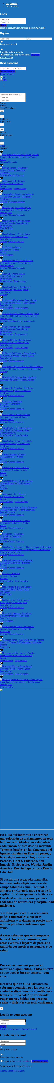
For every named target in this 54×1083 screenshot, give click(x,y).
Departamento (6, 188)
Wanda (3, 159)
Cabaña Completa (9, 162)
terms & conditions (22, 55)
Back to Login (6, 57)
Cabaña (3, 175)
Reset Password (7, 71)
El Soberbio (5, 631)
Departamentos (14, 321)
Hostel (3, 228)
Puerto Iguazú (6, 212)
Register (35, 55)
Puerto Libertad (7, 265)
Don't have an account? (10, 1029)
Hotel (2, 594)
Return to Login (7, 74)
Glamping (4, 647)
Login (3, 25)
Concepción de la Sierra (10, 552)
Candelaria (4, 173)
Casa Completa (6, 255)
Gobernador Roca (8, 433)
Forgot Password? (37, 28)
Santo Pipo (5, 618)
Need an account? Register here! (14, 28)
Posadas (3, 186)
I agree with (16, 55)
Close (2, 146)
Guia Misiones (12, 6)
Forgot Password (29, 1029)
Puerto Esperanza (7, 512)
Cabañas (3, 202)
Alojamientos (11, 3)
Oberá (2, 486)
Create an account (39, 1061)
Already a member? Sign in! (12, 1071)
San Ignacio (5, 292)
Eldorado (4, 565)
